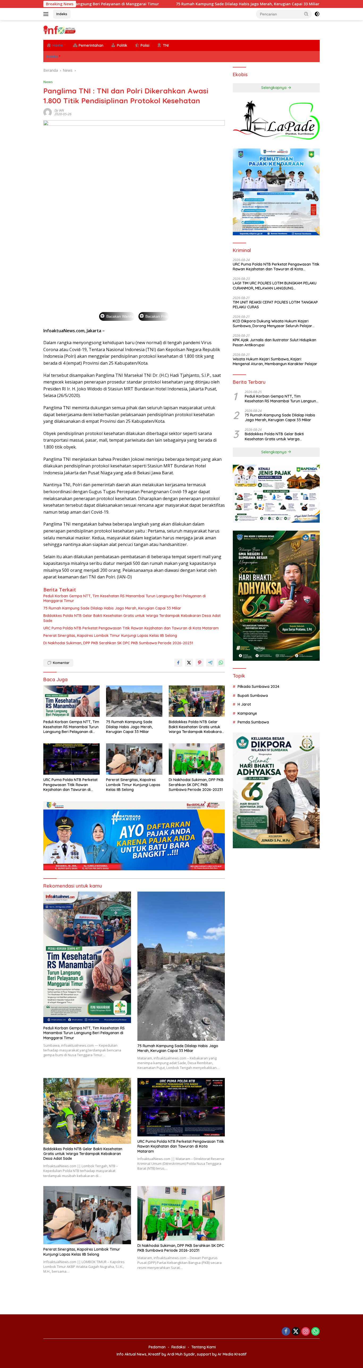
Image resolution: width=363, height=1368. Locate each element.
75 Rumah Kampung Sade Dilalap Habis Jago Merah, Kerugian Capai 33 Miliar (186, 4)
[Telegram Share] (210, 663)
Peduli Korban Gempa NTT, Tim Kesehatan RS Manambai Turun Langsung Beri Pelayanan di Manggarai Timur (124, 598)
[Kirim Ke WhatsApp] (221, 663)
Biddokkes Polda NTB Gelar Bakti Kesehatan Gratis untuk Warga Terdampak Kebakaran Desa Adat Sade (132, 618)
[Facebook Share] (178, 663)
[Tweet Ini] (189, 663)
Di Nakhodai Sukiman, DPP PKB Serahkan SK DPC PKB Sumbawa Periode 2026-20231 (118, 643)
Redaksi (178, 1347)
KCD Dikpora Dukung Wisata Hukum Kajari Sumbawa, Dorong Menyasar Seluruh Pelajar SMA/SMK (272, 323)
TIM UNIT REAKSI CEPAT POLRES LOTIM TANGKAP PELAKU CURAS (275, 304)
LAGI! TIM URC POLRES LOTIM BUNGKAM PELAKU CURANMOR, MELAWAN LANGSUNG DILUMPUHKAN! (274, 285)
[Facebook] (286, 1331)
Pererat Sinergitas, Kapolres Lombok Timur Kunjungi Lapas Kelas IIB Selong (110, 635)
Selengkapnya (274, 87)
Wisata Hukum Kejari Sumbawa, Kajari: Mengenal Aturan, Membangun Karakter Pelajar (275, 361)
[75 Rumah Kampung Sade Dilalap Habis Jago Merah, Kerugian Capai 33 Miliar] (134, 701)
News (48, 81)
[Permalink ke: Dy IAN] (47, 111)
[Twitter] (296, 1331)
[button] (306, 14)
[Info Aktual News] (60, 29)
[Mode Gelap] (317, 14)
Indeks (61, 14)
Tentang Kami (203, 1347)
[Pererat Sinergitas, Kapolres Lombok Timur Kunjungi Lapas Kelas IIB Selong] (134, 759)
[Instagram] (305, 1331)
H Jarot (244, 704)
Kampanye (247, 713)
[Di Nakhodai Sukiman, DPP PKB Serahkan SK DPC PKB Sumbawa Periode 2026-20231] (197, 759)
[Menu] (46, 14)
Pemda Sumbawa (253, 722)
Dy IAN (59, 110)
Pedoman (157, 1347)
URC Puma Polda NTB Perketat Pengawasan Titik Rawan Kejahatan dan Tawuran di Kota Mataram (131, 628)
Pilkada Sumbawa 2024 (258, 686)
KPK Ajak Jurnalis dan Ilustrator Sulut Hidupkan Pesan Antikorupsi (274, 342)
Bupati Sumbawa (253, 695)
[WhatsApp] (315, 1331)
